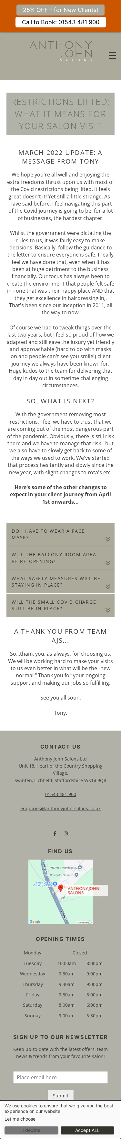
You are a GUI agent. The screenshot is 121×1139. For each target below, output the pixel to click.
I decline (31, 1130)
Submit (60, 1096)
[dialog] (60, 1119)
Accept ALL (87, 1130)
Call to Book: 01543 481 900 (60, 22)
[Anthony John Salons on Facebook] (55, 833)
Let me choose (20, 1119)
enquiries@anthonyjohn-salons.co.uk (60, 808)
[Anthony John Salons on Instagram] (65, 833)
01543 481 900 (60, 794)
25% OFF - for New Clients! (60, 9)
